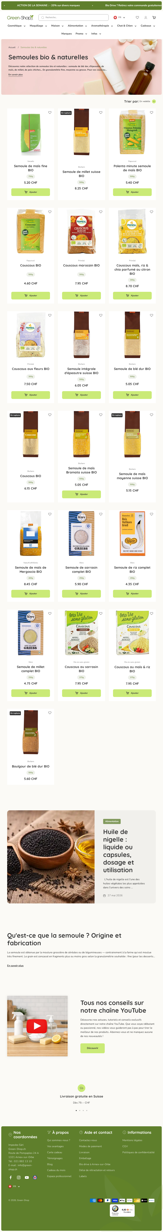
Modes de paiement (90, 1146)
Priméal (81, 260)
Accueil (11, 47)
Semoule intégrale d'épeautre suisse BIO (81, 371)
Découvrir (92, 1048)
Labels (83, 1176)
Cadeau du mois (56, 1170)
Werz (81, 562)
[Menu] (133, 1206)
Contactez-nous (88, 1140)
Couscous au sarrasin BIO (81, 669)
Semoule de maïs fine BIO (30, 168)
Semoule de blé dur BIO (132, 369)
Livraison (84, 1152)
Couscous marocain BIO (81, 265)
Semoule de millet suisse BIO (81, 174)
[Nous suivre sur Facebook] (10, 1177)
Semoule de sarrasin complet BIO (81, 569)
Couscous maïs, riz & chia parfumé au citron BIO (132, 269)
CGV (125, 1146)
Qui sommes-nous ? (58, 1140)
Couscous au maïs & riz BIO (132, 669)
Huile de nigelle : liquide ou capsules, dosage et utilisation (118, 851)
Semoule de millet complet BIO (30, 669)
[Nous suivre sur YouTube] (27, 1177)
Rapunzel (132, 161)
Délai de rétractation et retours (97, 1170)
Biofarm (81, 167)
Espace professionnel (59, 1176)
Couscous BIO (30, 265)
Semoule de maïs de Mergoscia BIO (30, 569)
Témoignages (55, 1158)
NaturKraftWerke (31, 562)
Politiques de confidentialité (138, 1152)
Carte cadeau (54, 1152)
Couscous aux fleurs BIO (30, 369)
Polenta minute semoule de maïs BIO (132, 168)
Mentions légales (132, 1140)
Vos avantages (55, 1146)
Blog (50, 1164)
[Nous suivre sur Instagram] (19, 1177)
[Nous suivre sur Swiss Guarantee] (35, 1177)
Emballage (85, 1158)
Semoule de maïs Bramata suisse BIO (81, 470)
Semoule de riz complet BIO (132, 569)
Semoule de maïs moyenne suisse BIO (132, 476)
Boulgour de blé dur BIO (30, 766)
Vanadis (30, 161)
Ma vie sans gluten (81, 662)
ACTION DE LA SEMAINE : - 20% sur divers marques (40, 5)
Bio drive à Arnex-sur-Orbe (94, 1164)
